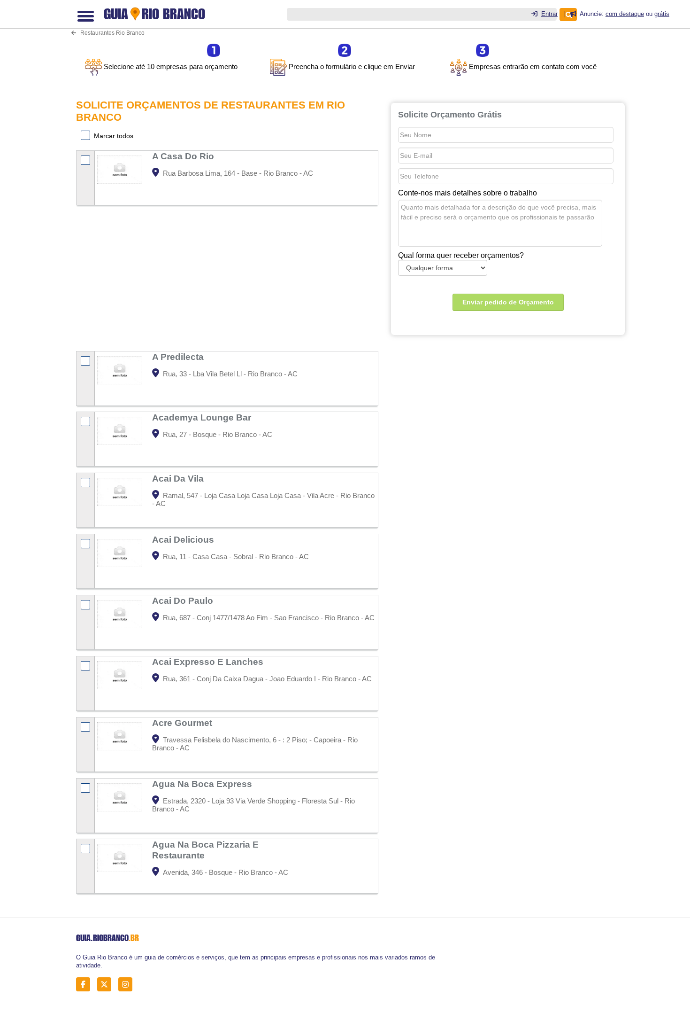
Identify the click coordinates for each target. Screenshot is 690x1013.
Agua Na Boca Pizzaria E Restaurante (205, 849)
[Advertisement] (227, 279)
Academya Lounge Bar (202, 417)
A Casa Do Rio (184, 156)
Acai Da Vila (179, 478)
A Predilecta (179, 356)
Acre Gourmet (183, 722)
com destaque (625, 13)
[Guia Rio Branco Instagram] (128, 984)
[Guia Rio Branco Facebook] (85, 984)
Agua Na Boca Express (203, 784)
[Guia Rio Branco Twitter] (106, 984)
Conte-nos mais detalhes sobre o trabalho (467, 193)
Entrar (549, 13)
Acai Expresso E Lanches (209, 661)
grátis (661, 13)
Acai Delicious (184, 539)
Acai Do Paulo (183, 600)
